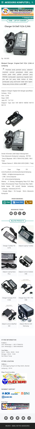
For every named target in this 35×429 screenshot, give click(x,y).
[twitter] (15, 213)
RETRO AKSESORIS (22, 426)
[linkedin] (17, 418)
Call (30, 202)
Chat (8, 202)
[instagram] (29, 418)
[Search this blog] (32, 2)
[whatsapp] (19, 213)
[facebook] (11, 213)
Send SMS (19, 202)
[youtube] (23, 418)
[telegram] (24, 213)
